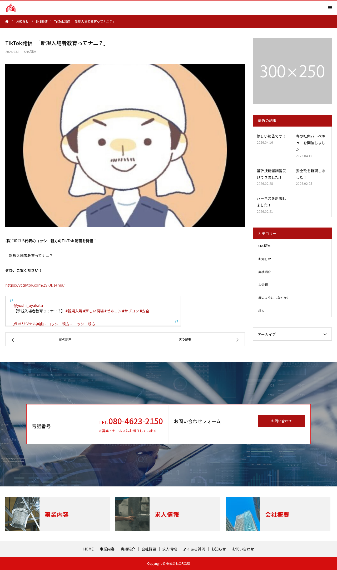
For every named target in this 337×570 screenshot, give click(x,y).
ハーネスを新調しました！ (271, 201)
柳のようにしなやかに (274, 297)
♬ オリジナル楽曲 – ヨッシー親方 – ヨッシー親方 (54, 323)
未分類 (263, 284)
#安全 (144, 310)
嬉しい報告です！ (271, 136)
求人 (261, 310)
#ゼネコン (113, 310)
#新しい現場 (93, 310)
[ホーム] (7, 21)
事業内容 (107, 549)
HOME (88, 549)
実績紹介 (264, 271)
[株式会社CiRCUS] (10, 7)
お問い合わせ (281, 420)
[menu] (329, 7)
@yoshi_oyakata (28, 305)
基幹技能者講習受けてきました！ (271, 174)
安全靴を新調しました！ (310, 174)
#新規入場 (74, 310)
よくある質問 (194, 549)
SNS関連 (30, 51)
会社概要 (148, 549)
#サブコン (130, 310)
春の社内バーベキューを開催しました (310, 142)
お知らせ (264, 259)
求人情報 (169, 549)
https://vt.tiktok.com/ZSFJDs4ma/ (35, 285)
